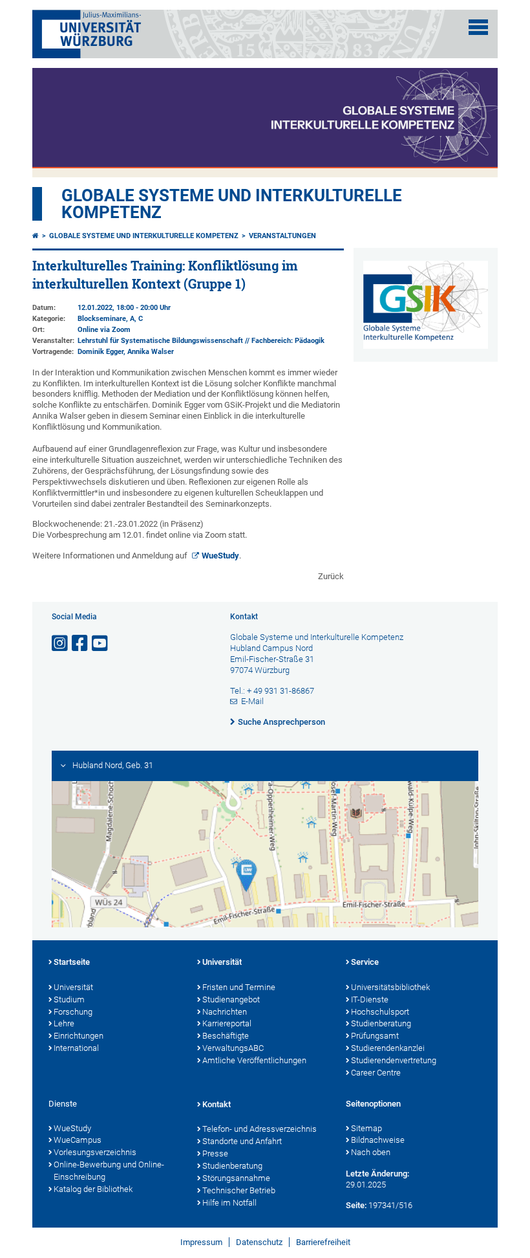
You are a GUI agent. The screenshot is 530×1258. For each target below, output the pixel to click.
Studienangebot (231, 999)
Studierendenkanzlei (388, 1048)
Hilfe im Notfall (229, 1203)
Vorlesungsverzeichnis (95, 1152)
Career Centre (376, 1072)
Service (365, 962)
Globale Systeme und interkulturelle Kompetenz (143, 236)
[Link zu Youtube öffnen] (101, 643)
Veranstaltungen (282, 236)
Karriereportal (226, 1023)
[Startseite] (35, 236)
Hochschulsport (380, 1012)
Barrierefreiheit (323, 1242)
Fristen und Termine (238, 987)
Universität (73, 987)
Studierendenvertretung (393, 1060)
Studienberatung (381, 1023)
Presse (215, 1153)
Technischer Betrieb (238, 1190)
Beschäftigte (225, 1036)
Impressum (201, 1242)
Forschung (73, 1012)
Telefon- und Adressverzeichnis (259, 1129)
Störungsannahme (236, 1178)
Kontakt (216, 1104)
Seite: (356, 1205)
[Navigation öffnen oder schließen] (478, 27)
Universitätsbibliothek (390, 987)
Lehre (64, 1023)
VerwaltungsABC (233, 1048)
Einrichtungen (78, 1036)
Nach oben (370, 1152)
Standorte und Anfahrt (242, 1141)
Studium (69, 999)
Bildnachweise (378, 1140)
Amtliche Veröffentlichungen (254, 1060)
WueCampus (77, 1140)
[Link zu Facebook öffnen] (81, 643)
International (76, 1048)
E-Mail (252, 701)
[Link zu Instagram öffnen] (61, 643)
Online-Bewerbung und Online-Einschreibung (109, 1171)
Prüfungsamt (375, 1036)
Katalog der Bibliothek (93, 1189)
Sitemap (366, 1128)
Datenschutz (259, 1242)
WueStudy (220, 555)
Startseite (72, 962)
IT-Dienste (369, 999)
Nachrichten (224, 1012)
